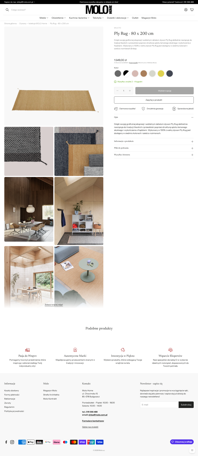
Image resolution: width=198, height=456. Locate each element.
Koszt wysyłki (133, 63)
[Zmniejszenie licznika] (117, 90)
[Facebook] (6, 442)
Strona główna (10, 23)
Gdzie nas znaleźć (90, 427)
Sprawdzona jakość (186, 108)
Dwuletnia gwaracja (155, 108)
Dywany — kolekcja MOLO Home (33, 23)
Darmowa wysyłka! (127, 108)
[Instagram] (12, 442)
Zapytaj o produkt (154, 100)
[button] (22, 9)
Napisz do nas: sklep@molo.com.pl (18, 2)
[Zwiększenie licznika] (129, 90)
